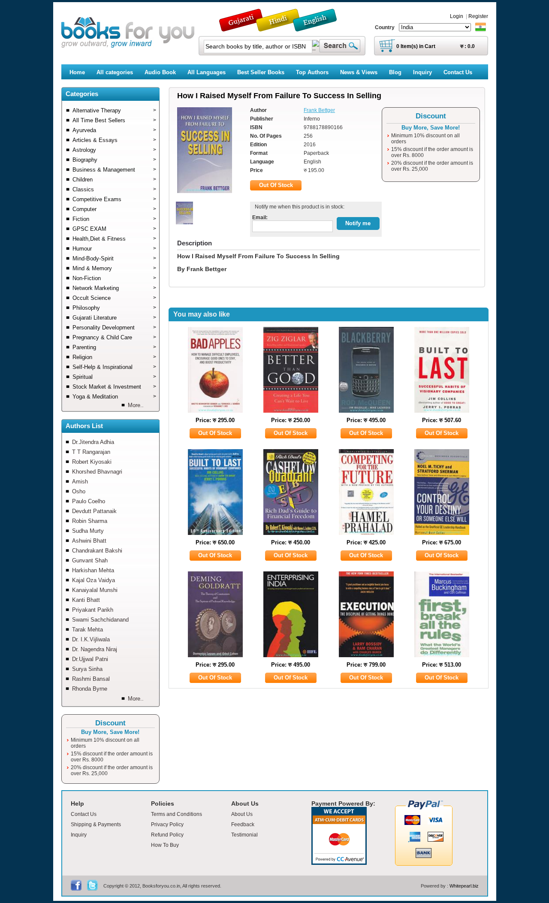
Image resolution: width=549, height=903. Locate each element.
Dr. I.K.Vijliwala (91, 639)
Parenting (114, 347)
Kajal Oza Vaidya (93, 580)
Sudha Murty (88, 531)
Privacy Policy (167, 824)
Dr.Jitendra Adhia (93, 442)
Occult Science (114, 298)
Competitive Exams (114, 199)
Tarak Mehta (87, 629)
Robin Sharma (89, 521)
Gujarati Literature (114, 317)
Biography (114, 160)
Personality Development (114, 327)
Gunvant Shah (90, 560)
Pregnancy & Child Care (114, 337)
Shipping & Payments (96, 824)
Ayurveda (114, 130)
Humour (114, 248)
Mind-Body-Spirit (114, 258)
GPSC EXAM (114, 229)
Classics (114, 189)
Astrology (114, 150)
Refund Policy (167, 835)
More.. (136, 405)
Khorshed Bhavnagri (97, 471)
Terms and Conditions (176, 814)
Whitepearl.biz (464, 885)
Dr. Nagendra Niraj (94, 649)
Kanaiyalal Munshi (95, 590)
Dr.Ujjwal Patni (90, 659)
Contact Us (84, 814)
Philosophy (114, 308)
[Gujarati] (242, 27)
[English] (319, 27)
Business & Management (114, 169)
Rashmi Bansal (91, 679)
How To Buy (165, 845)
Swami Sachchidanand (100, 619)
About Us (242, 814)
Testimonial (244, 835)
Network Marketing (114, 288)
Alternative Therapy (114, 110)
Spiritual (114, 377)
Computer (114, 209)
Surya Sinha (87, 669)
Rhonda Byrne (89, 689)
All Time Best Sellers (114, 120)
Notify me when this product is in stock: (298, 207)
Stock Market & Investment (114, 387)
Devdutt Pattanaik (94, 511)
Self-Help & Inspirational (114, 367)
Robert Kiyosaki (92, 462)
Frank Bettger (319, 110)
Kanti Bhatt (86, 600)
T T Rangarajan (91, 452)
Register (478, 16)
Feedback (242, 824)
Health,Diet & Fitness (114, 239)
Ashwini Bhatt (89, 541)
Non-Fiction (114, 278)
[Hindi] (283, 27)
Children (114, 179)
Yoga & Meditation (114, 396)
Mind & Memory (114, 268)
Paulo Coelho (88, 501)
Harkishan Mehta (93, 570)
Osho (78, 491)
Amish (80, 481)
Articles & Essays (114, 140)
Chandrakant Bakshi (97, 550)
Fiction (114, 219)
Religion (114, 357)
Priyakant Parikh (92, 610)
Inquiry (79, 835)
